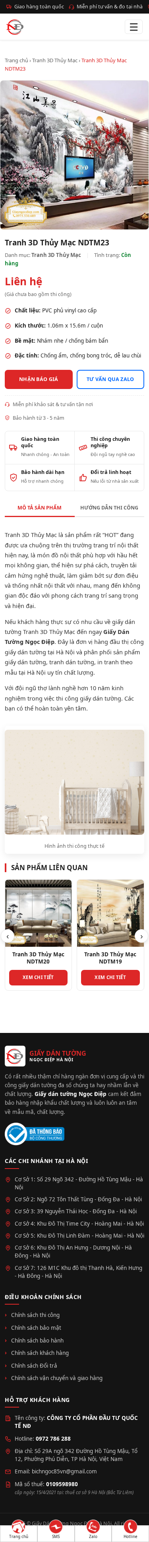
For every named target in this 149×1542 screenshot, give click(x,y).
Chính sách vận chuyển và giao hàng (57, 1378)
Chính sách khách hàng (40, 1352)
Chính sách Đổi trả (34, 1365)
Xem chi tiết (38, 977)
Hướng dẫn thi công (109, 507)
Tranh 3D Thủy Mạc (54, 60)
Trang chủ (16, 60)
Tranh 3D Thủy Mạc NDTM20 (38, 958)
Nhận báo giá (38, 379)
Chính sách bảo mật (36, 1327)
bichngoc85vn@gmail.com (64, 1471)
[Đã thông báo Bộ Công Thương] (34, 1134)
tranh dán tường (71, 662)
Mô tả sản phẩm (39, 507)
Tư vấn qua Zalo (110, 379)
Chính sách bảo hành (37, 1340)
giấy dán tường (25, 662)
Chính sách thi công (35, 1315)
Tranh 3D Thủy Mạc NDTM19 (110, 958)
